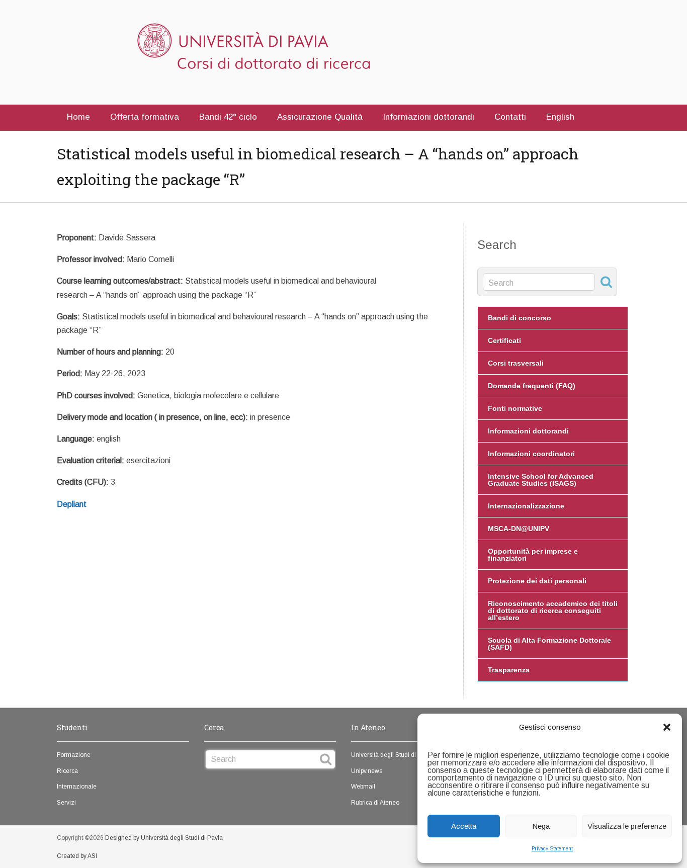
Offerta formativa (144, 117)
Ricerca (67, 770)
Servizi (66, 802)
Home (78, 117)
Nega (541, 826)
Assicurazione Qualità (320, 117)
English (560, 117)
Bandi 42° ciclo (228, 117)
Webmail (363, 786)
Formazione (74, 754)
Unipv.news (366, 770)
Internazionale (77, 786)
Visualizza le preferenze (626, 826)
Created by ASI (77, 855)
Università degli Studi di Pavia (392, 754)
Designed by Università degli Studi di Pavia (164, 837)
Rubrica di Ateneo (375, 802)
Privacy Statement (552, 848)
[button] (667, 727)
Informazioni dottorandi (428, 117)
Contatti (510, 117)
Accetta (463, 826)
